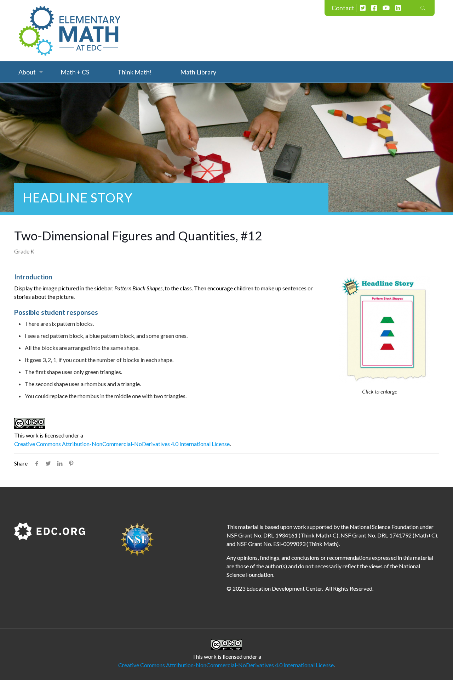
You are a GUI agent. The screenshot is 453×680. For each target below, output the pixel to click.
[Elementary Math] (69, 30)
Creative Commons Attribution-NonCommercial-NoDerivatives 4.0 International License (122, 443)
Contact (343, 8)
